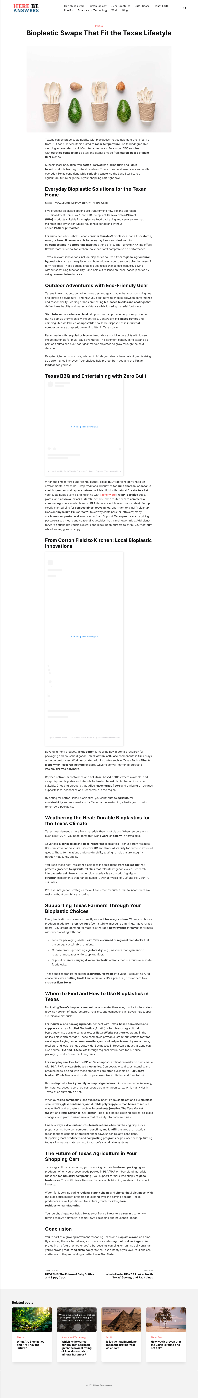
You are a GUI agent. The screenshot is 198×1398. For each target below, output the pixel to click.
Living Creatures (120, 5)
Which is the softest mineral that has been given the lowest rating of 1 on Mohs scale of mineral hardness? (76, 1348)
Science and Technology (92, 10)
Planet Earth (161, 5)
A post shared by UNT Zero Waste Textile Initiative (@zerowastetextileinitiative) (84, 738)
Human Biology (98, 5)
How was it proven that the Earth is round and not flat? (166, 1345)
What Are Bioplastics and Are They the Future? (30, 1345)
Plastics (69, 10)
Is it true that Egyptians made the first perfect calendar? (121, 1345)
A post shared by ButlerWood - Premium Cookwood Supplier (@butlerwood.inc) (84, 471)
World (114, 10)
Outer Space (142, 5)
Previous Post (69, 1274)
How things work (74, 5)
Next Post (129, 1274)
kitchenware (108, 494)
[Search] (185, 8)
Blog (125, 10)
